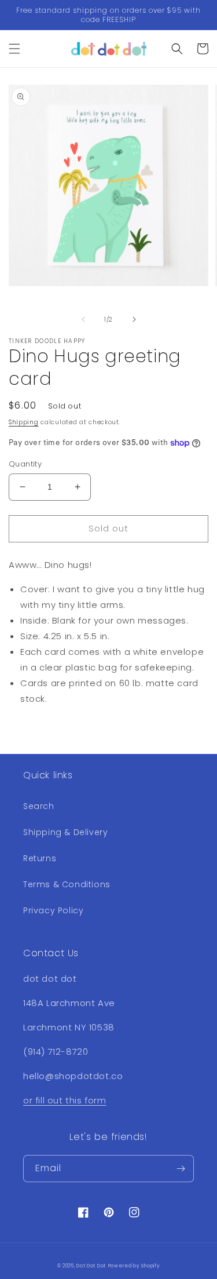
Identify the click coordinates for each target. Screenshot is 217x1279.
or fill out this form (64, 1100)
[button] (14, 48)
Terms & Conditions (67, 884)
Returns (39, 858)
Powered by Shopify (134, 1265)
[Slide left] (83, 319)
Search (38, 806)
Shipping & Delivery (65, 832)
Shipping (24, 422)
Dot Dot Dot (91, 1265)
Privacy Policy (53, 910)
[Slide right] (134, 319)
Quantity (25, 463)
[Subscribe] (180, 1168)
